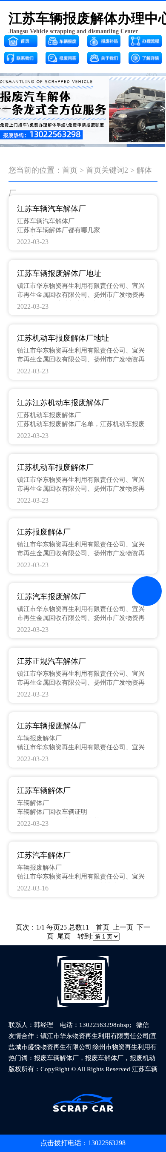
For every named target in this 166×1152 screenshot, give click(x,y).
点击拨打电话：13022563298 (83, 1142)
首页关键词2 (107, 170)
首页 (69, 170)
